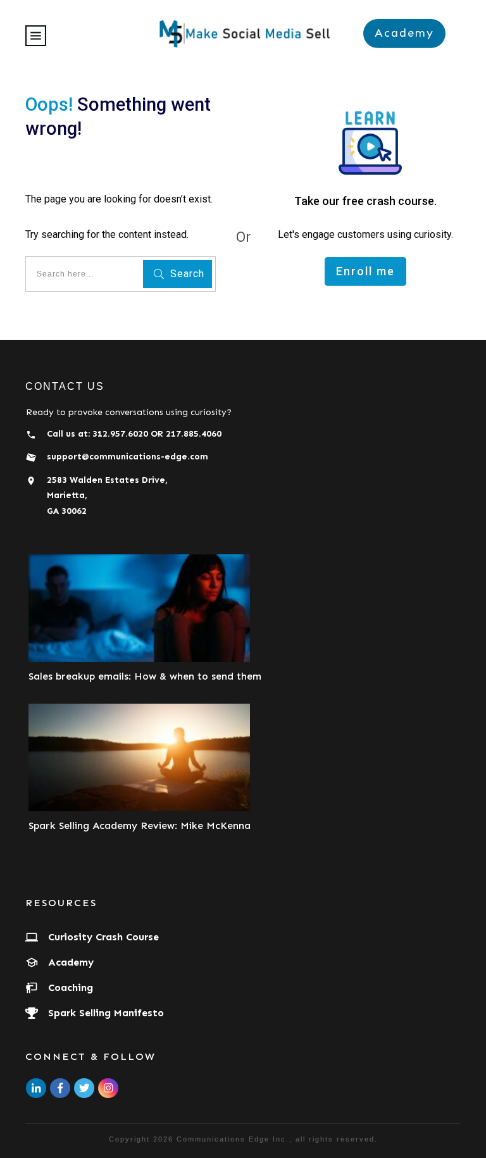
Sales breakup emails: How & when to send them (144, 676)
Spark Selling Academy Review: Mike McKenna (139, 825)
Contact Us (64, 386)
